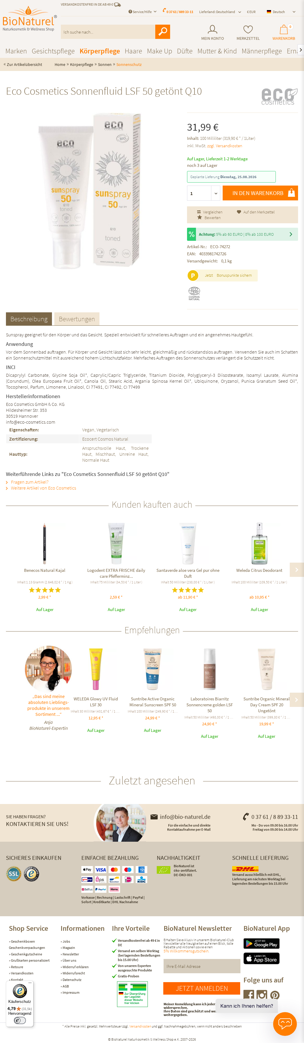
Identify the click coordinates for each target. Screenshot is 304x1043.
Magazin (68, 947)
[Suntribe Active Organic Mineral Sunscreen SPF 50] (153, 669)
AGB (65, 986)
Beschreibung (29, 318)
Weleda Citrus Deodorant (259, 570)
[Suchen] (162, 32)
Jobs (66, 941)
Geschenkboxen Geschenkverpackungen (27, 944)
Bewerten (212, 217)
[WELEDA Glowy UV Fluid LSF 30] (96, 669)
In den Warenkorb (258, 193)
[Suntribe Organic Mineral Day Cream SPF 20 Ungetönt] (266, 669)
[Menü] (30, 984)
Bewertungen (77, 318)
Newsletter (70, 954)
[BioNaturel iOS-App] (269, 958)
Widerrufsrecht (73, 973)
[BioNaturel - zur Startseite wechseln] (30, 18)
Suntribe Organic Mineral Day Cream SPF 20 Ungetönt (266, 704)
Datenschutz (71, 979)
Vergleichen (212, 212)
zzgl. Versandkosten (224, 145)
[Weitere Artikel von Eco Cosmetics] (279, 96)
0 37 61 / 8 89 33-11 (274, 816)
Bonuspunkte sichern (234, 275)
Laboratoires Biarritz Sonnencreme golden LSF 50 (209, 704)
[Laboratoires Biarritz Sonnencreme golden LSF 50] (209, 669)
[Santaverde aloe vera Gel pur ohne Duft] (187, 543)
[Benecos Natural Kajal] (44, 543)
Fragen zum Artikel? (29, 482)
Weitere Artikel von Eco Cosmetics (43, 488)
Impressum (71, 992)
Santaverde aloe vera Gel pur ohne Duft (187, 573)
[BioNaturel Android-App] (269, 943)
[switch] (20, 1020)
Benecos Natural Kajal (44, 570)
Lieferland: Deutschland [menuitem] (217, 12)
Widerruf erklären (75, 967)
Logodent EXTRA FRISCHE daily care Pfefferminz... (116, 573)
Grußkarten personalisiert (30, 960)
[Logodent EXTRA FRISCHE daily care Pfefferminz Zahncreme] (116, 543)
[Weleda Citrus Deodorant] (259, 543)
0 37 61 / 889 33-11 (180, 12)
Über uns (69, 960)
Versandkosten (22, 973)
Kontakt (16, 979)
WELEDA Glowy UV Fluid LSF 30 (96, 702)
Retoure (16, 967)
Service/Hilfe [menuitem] (142, 12)
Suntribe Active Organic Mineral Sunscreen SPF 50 (152, 702)
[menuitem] (212, 33)
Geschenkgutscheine (26, 954)
